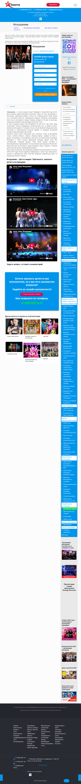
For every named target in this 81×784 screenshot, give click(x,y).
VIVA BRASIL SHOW (12, 354)
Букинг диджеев (67, 406)
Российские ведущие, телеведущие (67, 341)
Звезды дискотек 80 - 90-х (69, 269)
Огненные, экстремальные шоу (69, 431)
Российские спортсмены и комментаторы (68, 367)
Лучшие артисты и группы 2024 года (67, 156)
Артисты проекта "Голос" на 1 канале (69, 256)
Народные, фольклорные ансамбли (67, 479)
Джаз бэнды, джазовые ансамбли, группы (68, 472)
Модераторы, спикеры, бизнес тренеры (68, 381)
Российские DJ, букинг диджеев (68, 414)
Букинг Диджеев (32, 747)
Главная (16, 27)
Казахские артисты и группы (69, 186)
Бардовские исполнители (67, 211)
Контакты (58, 743)
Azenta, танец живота (12, 336)
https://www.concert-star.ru (33, 707)
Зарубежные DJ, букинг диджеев (68, 409)
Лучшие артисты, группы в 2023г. (69, 176)
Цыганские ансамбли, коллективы (67, 491)
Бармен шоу (67, 423)
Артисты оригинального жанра (69, 419)
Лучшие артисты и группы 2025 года (67, 161)
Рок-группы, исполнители (67, 203)
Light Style (45, 336)
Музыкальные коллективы (67, 458)
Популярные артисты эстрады (69, 181)
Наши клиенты (17, 733)
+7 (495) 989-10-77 (32, 302)
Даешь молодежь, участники (69, 387)
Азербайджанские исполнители (69, 227)
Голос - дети (67, 252)
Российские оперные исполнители (67, 216)
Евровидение (67, 524)
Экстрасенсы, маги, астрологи (69, 453)
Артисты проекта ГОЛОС (67, 249)
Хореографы (67, 516)
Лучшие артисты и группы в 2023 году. (68, 171)
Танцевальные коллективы (31, 27)
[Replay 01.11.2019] (79, 777)
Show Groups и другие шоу (67, 280)
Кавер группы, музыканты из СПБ (69, 500)
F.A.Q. (15, 739)
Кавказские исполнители (67, 222)
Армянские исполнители (67, 239)
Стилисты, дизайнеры (66, 531)
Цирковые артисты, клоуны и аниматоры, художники (69, 446)
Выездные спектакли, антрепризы (67, 374)
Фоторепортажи (18, 741)
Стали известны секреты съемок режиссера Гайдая (68, 133)
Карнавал (45, 358)
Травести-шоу (67, 519)
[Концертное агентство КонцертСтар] (12, 5)
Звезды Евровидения (69, 522)
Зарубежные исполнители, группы (69, 264)
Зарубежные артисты (69, 260)
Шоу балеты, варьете (51, 27)
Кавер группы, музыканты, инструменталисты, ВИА (69, 465)
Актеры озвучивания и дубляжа (69, 402)
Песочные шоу (67, 435)
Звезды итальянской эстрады (67, 274)
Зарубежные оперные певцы (68, 290)
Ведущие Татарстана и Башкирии (69, 397)
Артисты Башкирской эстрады (67, 233)
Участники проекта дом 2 (69, 357)
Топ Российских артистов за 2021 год (68, 166)
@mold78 (72, 69)
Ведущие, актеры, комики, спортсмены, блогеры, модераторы (69, 301)
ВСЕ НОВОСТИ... (67, 145)
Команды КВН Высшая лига (67, 347)
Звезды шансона (68, 207)
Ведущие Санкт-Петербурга (68, 392)
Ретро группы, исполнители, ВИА (68, 198)
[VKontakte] (40, 19)
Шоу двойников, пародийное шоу (68, 362)
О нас (15, 731)
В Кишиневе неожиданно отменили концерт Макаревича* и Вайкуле (68, 121)
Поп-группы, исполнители (67, 190)
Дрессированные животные (68, 427)
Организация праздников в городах (59, 739)
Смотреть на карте (43, 765)
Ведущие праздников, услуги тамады (69, 334)
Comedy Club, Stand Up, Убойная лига (69, 312)
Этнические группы (69, 496)
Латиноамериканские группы (69, 485)
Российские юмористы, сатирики (69, 352)
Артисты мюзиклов (69, 316)
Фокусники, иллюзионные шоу (69, 439)
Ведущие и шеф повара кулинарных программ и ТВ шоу (69, 327)
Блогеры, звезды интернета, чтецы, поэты (68, 320)
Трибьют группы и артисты (68, 285)
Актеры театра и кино (68, 307)
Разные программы (68, 527)
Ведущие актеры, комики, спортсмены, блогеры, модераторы (32, 741)
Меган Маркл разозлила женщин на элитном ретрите (69, 109)
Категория (65, 535)
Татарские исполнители (67, 244)
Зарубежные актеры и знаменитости (69, 295)
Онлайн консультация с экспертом (31, 294)
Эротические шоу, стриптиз (68, 512)
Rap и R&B (66, 194)
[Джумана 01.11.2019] (1, 777)
